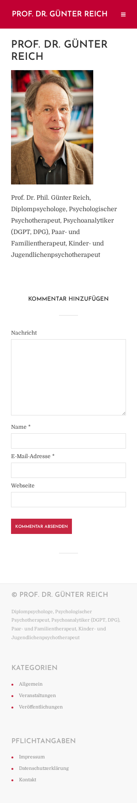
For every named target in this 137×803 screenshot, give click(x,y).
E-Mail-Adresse (33, 456)
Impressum (32, 757)
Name (21, 427)
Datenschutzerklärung (44, 768)
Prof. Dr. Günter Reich (60, 14)
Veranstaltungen (37, 695)
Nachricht (24, 332)
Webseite (23, 485)
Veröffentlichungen (41, 707)
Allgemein (31, 684)
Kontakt (27, 779)
